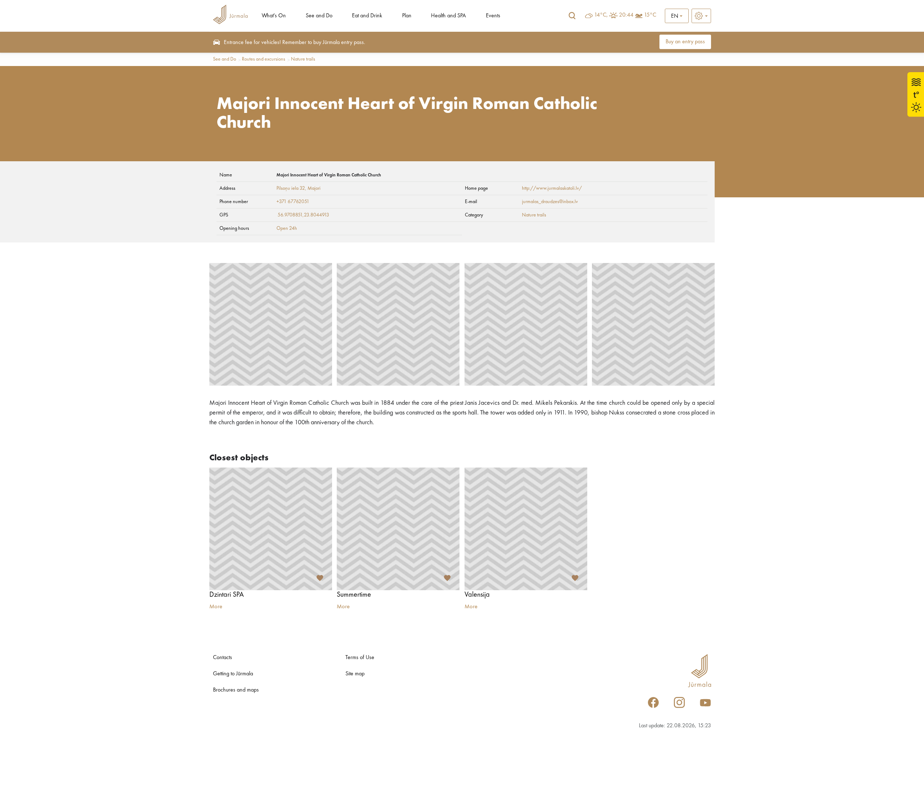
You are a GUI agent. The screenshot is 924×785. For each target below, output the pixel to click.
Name (225, 174)
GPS (223, 215)
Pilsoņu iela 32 (290, 188)
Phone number (233, 201)
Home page (476, 188)
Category (474, 215)
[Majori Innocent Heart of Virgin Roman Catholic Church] (270, 324)
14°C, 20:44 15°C (625, 15)
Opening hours (234, 228)
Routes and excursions (263, 59)
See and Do (319, 16)
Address (227, 188)
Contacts (222, 658)
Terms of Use (359, 658)
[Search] (572, 16)
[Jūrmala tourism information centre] (230, 16)
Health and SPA (448, 16)
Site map (355, 674)
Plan (406, 16)
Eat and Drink (367, 16)
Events (493, 16)
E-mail (471, 201)
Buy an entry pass (685, 42)
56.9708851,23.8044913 (303, 215)
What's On (274, 16)
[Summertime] (398, 529)
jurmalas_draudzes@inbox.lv (550, 201)
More (215, 607)
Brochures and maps (236, 690)
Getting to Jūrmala (233, 674)
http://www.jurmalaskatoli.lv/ (552, 188)
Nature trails (303, 59)
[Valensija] (526, 529)
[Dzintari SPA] (270, 529)
